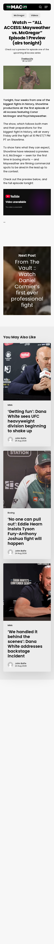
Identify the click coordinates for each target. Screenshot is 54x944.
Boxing (11, 512)
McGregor (19, 15)
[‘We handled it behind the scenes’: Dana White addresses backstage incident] (27, 617)
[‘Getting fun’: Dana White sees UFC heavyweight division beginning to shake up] (27, 394)
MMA (10, 405)
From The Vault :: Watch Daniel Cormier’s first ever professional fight (27, 280)
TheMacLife (27, 58)
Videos (34, 15)
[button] (46, 7)
